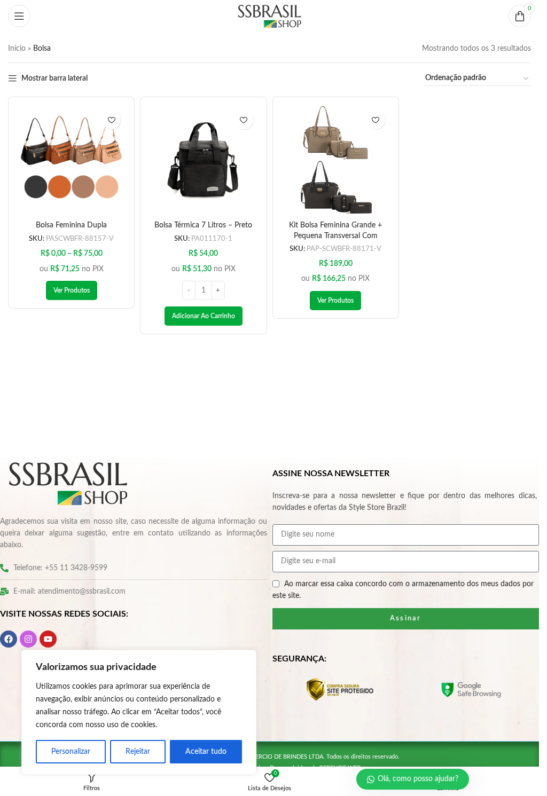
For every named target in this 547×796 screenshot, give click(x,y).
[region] (138, 712)
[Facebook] (8, 639)
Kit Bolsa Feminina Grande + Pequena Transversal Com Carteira (335, 236)
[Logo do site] (269, 16)
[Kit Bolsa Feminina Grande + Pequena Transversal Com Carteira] (335, 160)
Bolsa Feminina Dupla (71, 225)
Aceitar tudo (205, 751)
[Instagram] (28, 639)
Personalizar (70, 751)
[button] (204, 316)
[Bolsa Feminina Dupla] (71, 160)
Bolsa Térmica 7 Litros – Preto (203, 225)
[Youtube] (48, 639)
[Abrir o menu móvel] (19, 16)
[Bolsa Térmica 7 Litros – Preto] (203, 160)
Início (17, 48)
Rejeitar (138, 751)
